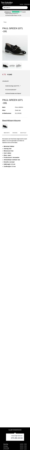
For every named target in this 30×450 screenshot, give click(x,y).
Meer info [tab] (7, 132)
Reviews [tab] (15, 132)
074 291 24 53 (17, 438)
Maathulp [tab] (23, 132)
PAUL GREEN (19, 107)
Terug (4, 22)
